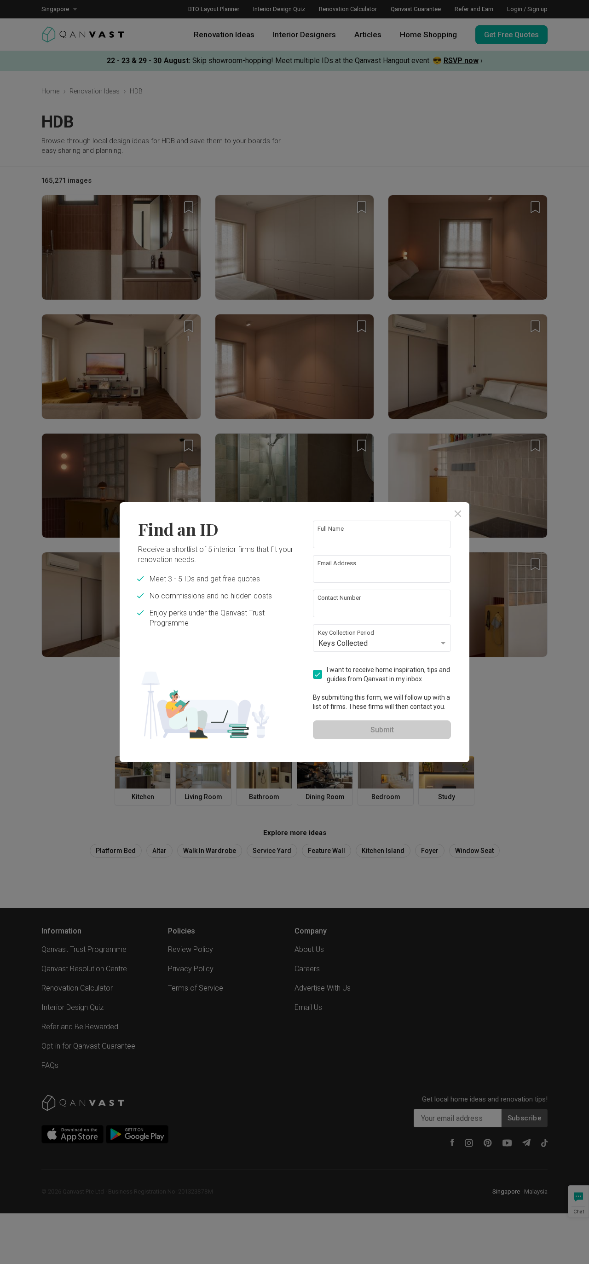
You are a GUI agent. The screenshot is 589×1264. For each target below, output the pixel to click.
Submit (382, 729)
